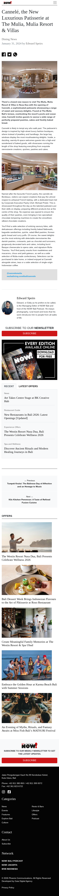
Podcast (35, 818)
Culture (5, 822)
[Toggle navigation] (55, 2)
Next (29, 496)
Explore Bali (7, 818)
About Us (6, 840)
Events (5, 810)
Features (6, 814)
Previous (29, 480)
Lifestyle (35, 810)
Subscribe (6, 844)
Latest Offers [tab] (28, 386)
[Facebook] (9, 792)
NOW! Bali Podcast (12, 861)
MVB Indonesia (10, 869)
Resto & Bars (38, 806)
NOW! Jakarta (9, 865)
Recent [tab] (9, 386)
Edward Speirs (34, 43)
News (6, 393)
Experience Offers (12, 427)
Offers (34, 814)
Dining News (9, 39)
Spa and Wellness (12, 444)
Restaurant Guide (12, 410)
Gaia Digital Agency (23, 881)
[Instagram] (3, 792)
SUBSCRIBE (29, 760)
